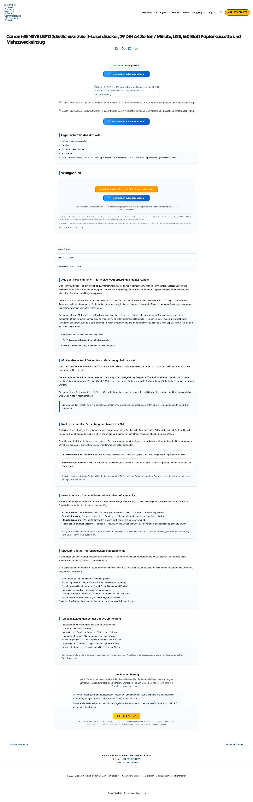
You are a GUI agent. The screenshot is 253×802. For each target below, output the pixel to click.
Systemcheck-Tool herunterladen (140, 776)
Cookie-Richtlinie (114, 793)
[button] (167, 12)
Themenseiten (180, 776)
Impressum (141, 793)
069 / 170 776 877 (126, 716)
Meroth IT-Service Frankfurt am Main (90, 776)
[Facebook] (116, 48)
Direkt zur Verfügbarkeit (126, 65)
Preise (186, 12)
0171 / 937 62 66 (130, 762)
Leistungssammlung (163, 776)
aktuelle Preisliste (86, 703)
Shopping (197, 12)
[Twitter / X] (123, 48)
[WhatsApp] (136, 48)
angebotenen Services (125, 703)
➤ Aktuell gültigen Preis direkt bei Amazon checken (126, 189)
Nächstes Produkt (236, 745)
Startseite (147, 12)
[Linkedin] (129, 48)
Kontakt (176, 12)
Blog (210, 12)
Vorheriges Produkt (17, 745)
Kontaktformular (154, 703)
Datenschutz (129, 793)
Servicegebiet (113, 776)
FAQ (122, 776)
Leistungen (160, 12)
